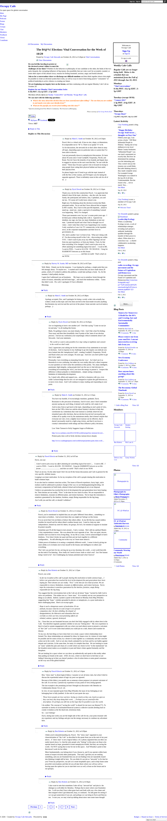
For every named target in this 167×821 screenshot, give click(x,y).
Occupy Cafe (8, 6)
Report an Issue (147, 817)
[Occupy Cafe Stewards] (31, 54)
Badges (136, 817)
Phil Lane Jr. (129, 442)
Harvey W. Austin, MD (60, 263)
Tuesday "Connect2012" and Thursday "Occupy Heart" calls (67, 95)
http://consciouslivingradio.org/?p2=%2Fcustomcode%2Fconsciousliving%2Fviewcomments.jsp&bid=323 (127, 284)
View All (135, 405)
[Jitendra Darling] (130, 418)
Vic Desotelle (123, 214)
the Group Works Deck (105, 111)
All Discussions (33, 44)
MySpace (34, 120)
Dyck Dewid (76, 189)
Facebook (43, 120)
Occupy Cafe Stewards (52, 57)
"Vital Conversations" (122, 86)
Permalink (63, 139)
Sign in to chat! (151, 819)
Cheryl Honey (120, 555)
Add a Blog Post (122, 405)
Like (33, 116)
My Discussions (46, 44)
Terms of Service (161, 817)
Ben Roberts (52, 570)
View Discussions (45, 60)
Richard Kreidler (130, 347)
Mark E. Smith (77, 139)
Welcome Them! (125, 207)
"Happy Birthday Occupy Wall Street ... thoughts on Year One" (127, 132)
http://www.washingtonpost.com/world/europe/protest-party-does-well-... (78, 441)
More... (126, 304)
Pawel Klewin (50, 456)
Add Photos (120, 566)
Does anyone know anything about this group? (126, 374)
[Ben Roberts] (119, 435)
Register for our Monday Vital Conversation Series (47, 89)
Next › (73, 807)
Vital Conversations (93, 57)
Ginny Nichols (130, 458)
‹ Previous (33, 807)
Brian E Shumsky (121, 497)
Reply (45, 290)
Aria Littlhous (129, 363)
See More (121, 187)
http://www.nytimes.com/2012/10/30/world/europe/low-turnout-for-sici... (78, 433)
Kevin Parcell (129, 393)
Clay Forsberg (123, 125)
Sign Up (132, 1)
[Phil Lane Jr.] (130, 435)
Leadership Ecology (126, 219)
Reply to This (34, 129)
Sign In (138, 1)
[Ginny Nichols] (130, 451)
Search (165, 1)
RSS (30, 813)
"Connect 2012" (120, 100)
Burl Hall (128, 329)
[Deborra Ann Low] (119, 451)
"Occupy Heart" (120, 114)
